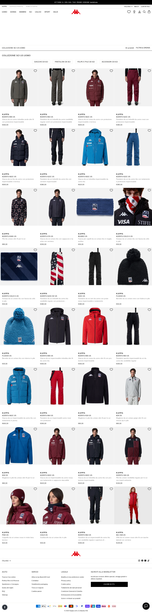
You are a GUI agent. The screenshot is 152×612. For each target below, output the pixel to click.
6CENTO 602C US (93, 178)
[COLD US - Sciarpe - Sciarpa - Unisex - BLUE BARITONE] (41, 529)
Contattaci (35, 580)
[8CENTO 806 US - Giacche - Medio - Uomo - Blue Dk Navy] (7, 111)
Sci (30, 12)
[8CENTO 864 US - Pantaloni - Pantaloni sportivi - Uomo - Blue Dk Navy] (49, 111)
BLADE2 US (95, 237)
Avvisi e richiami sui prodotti (70, 598)
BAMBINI (22, 12)
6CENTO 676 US (57, 237)
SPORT (47, 12)
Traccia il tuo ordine (9, 577)
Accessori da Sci (110, 62)
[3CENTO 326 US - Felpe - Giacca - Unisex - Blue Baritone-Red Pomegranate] (117, 470)
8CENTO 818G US (13, 236)
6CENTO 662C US (95, 118)
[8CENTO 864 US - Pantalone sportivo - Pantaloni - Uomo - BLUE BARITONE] (45, 111)
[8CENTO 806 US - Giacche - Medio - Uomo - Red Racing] (11, 111)
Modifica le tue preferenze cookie (72, 577)
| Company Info (83, 611)
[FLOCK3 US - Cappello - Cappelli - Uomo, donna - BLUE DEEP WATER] (121, 290)
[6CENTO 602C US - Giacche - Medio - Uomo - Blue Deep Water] (79, 171)
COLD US (53, 534)
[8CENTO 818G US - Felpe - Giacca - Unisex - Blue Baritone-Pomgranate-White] (3, 231)
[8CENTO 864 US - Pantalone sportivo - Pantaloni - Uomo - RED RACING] (53, 111)
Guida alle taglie (7, 588)
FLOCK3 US (133, 296)
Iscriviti (109, 584)
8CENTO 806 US (18, 118)
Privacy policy (66, 580)
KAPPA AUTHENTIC (16, 6)
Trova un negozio (38, 588)
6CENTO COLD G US (132, 237)
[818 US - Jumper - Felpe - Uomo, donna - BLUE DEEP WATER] (83, 410)
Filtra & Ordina (143, 48)
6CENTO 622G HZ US (54, 297)
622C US (93, 297)
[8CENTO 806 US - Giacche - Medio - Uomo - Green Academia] (3, 111)
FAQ (3, 591)
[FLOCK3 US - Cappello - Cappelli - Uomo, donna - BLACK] (117, 290)
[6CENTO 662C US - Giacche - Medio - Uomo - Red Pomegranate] (79, 111)
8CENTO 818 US (94, 415)
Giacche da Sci (41, 62)
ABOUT (136, 6)
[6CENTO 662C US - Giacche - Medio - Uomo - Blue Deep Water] (87, 111)
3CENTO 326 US (131, 476)
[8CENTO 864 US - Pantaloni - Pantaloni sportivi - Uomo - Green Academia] (41, 111)
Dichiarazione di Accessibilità (71, 595)
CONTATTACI (145, 6)
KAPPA (4, 6)
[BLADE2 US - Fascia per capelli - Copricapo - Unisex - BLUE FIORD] (79, 231)
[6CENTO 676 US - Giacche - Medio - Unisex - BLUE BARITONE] (41, 231)
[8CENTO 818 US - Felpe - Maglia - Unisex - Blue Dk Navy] (79, 410)
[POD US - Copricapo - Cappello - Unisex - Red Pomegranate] (3, 529)
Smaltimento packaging (40, 584)
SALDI (55, 12)
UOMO (4, 12)
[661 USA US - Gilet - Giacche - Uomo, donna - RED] (117, 529)
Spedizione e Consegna (10, 584)
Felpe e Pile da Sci (86, 62)
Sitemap (5, 595)
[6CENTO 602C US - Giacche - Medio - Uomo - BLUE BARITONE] (83, 171)
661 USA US (132, 536)
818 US (131, 416)
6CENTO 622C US (132, 118)
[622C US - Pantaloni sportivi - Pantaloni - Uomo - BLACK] (121, 111)
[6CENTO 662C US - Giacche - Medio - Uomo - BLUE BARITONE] (83, 111)
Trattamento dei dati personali (71, 588)
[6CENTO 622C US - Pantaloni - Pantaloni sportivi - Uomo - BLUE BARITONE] (125, 111)
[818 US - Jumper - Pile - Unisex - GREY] (87, 410)
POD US (18, 536)
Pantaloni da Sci (63, 62)
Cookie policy (66, 584)
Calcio (38, 12)
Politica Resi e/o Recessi (10, 580)
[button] (5, 607)
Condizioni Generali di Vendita (71, 591)
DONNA (13, 12)
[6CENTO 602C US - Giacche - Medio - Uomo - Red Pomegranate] (87, 171)
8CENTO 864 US (56, 118)
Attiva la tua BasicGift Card (41, 577)
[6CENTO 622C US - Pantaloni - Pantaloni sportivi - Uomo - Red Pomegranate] (117, 111)
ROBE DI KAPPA (31, 6)
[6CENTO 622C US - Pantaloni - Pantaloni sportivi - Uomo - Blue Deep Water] (129, 111)
